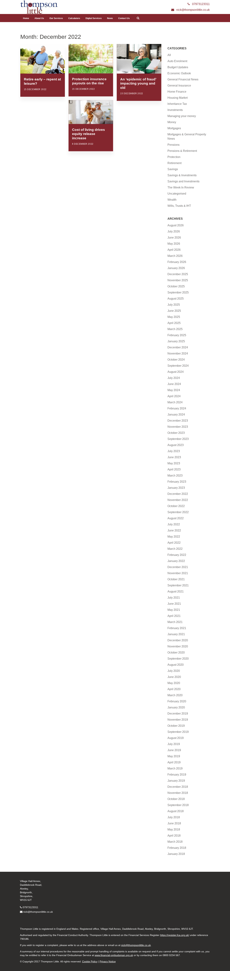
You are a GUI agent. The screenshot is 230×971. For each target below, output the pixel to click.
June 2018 (174, 823)
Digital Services (94, 18)
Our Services (56, 18)
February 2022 (176, 554)
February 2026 (176, 261)
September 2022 (178, 512)
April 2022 (174, 542)
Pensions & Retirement (182, 150)
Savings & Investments (182, 175)
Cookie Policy (89, 961)
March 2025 (175, 329)
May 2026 (173, 243)
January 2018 (176, 853)
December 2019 (177, 713)
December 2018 (177, 786)
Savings (172, 169)
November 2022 (177, 499)
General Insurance (179, 85)
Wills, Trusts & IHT (179, 205)
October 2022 (176, 506)
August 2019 (175, 737)
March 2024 (175, 402)
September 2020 (178, 658)
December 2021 (177, 567)
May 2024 (173, 390)
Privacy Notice (108, 961)
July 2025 (173, 304)
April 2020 (174, 689)
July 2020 (173, 670)
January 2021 (176, 634)
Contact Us (124, 18)
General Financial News (182, 79)
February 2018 (176, 847)
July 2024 (173, 377)
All (169, 55)
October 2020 (176, 652)
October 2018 (176, 798)
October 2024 (176, 359)
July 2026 (173, 231)
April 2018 (174, 835)
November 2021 (177, 573)
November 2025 (177, 280)
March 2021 (175, 622)
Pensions (173, 144)
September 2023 (178, 438)
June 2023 (174, 457)
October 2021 (176, 579)
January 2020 (176, 707)
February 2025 (176, 335)
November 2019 (177, 719)
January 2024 (176, 414)
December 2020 (177, 640)
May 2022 (173, 536)
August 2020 (175, 664)
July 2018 (173, 817)
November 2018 (177, 792)
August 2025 (175, 298)
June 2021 (174, 603)
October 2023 (176, 432)
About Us (39, 18)
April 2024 (174, 396)
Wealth (171, 199)
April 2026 (174, 249)
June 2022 (174, 530)
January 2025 (176, 341)
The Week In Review (180, 187)
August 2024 (175, 371)
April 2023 (174, 469)
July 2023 (173, 451)
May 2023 (173, 463)
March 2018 (175, 841)
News (110, 18)
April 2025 (174, 323)
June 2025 (174, 310)
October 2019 (176, 725)
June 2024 (174, 384)
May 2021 (173, 609)
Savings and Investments (183, 181)
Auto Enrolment (177, 61)
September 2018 (178, 805)
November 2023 (177, 426)
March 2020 (175, 695)
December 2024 (177, 347)
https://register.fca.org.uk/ (174, 935)
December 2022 (177, 493)
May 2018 (173, 829)
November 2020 (177, 646)
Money (171, 122)
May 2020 (173, 683)
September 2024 (178, 365)
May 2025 (173, 316)
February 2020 (176, 701)
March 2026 (175, 255)
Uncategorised (176, 193)
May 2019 (173, 756)
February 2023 (176, 481)
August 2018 (175, 811)
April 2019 (174, 762)
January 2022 (176, 560)
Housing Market (177, 97)
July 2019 (173, 744)
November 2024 (177, 353)
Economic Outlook (179, 73)
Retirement (174, 163)
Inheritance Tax (177, 103)
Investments (175, 109)
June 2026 (174, 237)
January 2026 (176, 268)
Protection (173, 156)
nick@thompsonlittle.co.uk (38, 911)
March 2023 (175, 475)
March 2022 (175, 548)
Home (26, 18)
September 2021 (178, 585)
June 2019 (174, 750)
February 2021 (176, 628)
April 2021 (174, 615)
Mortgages (174, 128)
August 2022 (175, 518)
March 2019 (175, 768)
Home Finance (176, 91)
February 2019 (176, 774)
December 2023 (177, 420)
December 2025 (177, 274)
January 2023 (176, 487)
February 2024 (176, 408)
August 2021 (175, 591)
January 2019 (176, 780)
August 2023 (175, 445)
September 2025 (178, 292)
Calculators (74, 18)
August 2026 (175, 225)
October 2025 (176, 286)
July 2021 (173, 597)
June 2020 (174, 676)
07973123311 (30, 907)
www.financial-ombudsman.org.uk (114, 955)
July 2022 (173, 524)
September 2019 (178, 731)
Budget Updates (177, 67)
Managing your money (181, 116)
